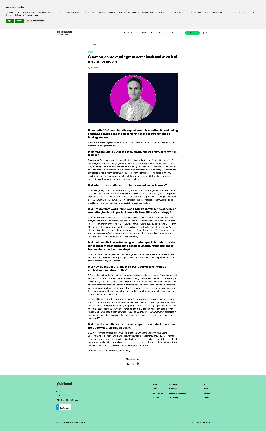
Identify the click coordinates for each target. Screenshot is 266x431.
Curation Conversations (177, 393)
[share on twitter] (133, 363)
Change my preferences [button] (35, 21)
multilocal (117, 130)
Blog (205, 384)
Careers (207, 397)
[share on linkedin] (128, 363)
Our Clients (173, 384)
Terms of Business (203, 422)
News (206, 389)
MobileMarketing (122, 350)
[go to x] (62, 400)
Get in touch (193, 33)
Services (134, 33)
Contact (207, 393)
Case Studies (174, 397)
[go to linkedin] (57, 400)
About (126, 33)
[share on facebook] (138, 363)
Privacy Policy (189, 422)
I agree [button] (9, 21)
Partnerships (164, 33)
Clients (153, 33)
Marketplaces (158, 393)
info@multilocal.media (63, 395)
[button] (148, 33)
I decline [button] (19, 21)
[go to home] (64, 33)
